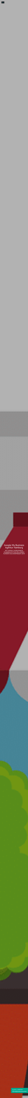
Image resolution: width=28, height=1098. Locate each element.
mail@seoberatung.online (20, 1091)
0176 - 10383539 (18, 1089)
